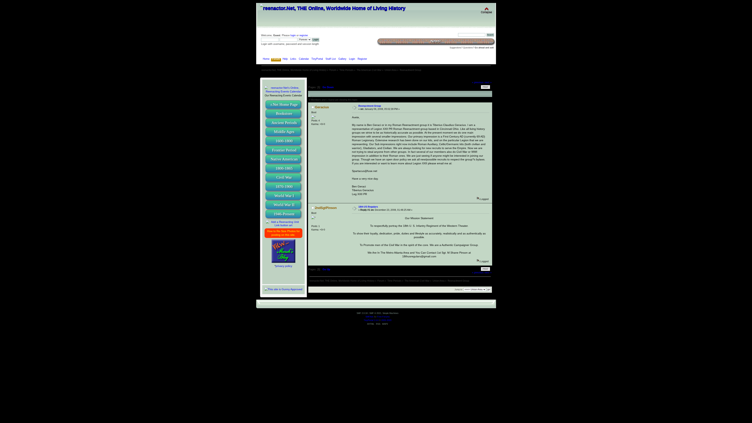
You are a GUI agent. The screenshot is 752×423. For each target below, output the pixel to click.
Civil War (284, 177)
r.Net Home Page (284, 104)
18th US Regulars (368, 206)
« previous (478, 82)
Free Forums (383, 316)
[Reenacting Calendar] (283, 91)
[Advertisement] (376, 75)
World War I (284, 195)
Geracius (322, 107)
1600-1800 (284, 141)
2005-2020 (386, 320)
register (303, 35)
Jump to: (459, 289)
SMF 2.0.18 (362, 313)
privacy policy (284, 266)
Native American (284, 159)
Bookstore (284, 113)
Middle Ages (284, 131)
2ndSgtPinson (326, 208)
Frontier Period (284, 150)
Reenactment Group (369, 106)
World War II (284, 204)
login (293, 35)
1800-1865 (284, 168)
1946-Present (284, 214)
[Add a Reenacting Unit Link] (283, 225)
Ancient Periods (284, 122)
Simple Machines (390, 313)
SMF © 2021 (375, 313)
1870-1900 (284, 186)
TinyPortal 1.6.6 (371, 320)
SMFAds (369, 316)
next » (488, 82)
